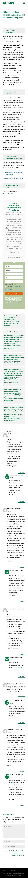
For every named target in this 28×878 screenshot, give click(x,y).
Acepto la (13, 288)
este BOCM (18, 667)
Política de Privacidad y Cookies (14, 875)
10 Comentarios (14, 21)
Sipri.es (11, 475)
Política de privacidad (17, 851)
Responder (21, 472)
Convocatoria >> (8, 194)
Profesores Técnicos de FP (14, 178)
